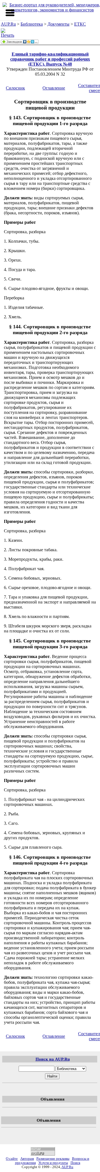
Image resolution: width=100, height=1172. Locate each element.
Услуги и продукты (53, 1163)
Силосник (15, 88)
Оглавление (53, 88)
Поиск (75, 1163)
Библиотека (32, 24)
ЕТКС (80, 24)
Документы (58, 24)
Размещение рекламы (52, 1159)
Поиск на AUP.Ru (53, 1059)
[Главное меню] (10, 12)
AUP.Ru (8, 24)
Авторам (27, 1159)
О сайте (12, 1159)
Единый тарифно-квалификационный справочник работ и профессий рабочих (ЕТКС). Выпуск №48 (50, 59)
